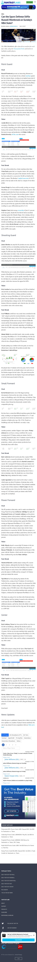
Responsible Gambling (7, 915)
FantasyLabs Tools (19, 49)
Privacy (20, 954)
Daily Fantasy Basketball (8, 880)
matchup (28, 76)
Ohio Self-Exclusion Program (10, 943)
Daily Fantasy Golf (6, 884)
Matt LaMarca (6, 26)
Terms (16, 954)
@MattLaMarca (14, 26)
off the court (15, 134)
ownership (21, 210)
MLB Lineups (4, 890)
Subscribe (4, 912)
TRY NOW (29, 2)
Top (18, 958)
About (3, 903)
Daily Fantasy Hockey (7, 887)
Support (3, 906)
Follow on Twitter (12, 923)
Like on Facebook (12, 928)
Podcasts (4, 909)
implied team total (23, 178)
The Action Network (7, 893)
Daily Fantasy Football (8, 874)
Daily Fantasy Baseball (8, 877)
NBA (2, 14)
